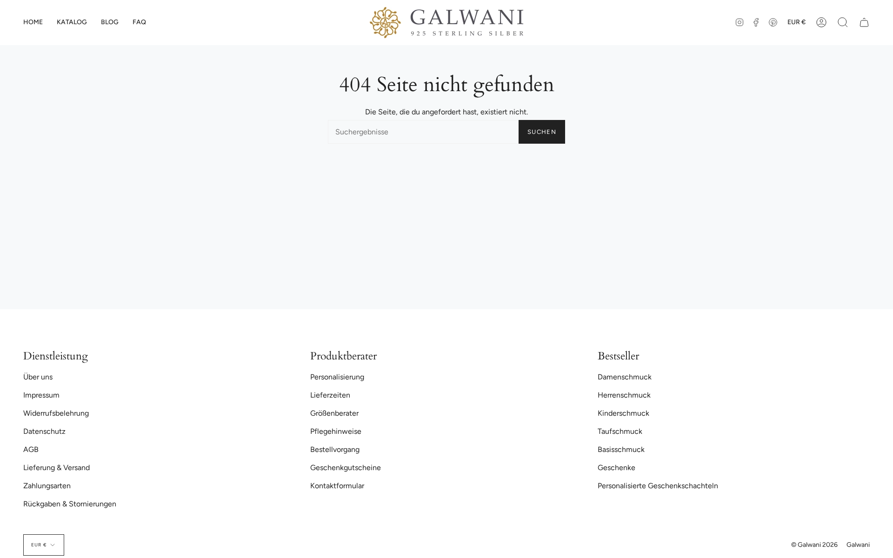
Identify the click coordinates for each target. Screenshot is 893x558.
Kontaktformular (337, 485)
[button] (72, 22)
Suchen (541, 131)
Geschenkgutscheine (345, 467)
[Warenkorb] (864, 22)
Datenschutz (44, 431)
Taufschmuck (620, 431)
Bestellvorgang (335, 449)
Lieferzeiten (330, 395)
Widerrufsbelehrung (56, 413)
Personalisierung (337, 376)
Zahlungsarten (47, 485)
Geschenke (616, 467)
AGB (31, 449)
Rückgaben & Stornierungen (69, 503)
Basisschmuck (621, 449)
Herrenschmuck (624, 395)
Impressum (41, 395)
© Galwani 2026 (814, 545)
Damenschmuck (625, 376)
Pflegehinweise (335, 431)
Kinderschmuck (623, 413)
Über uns (38, 376)
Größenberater (334, 413)
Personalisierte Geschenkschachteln (658, 485)
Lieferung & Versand (56, 467)
